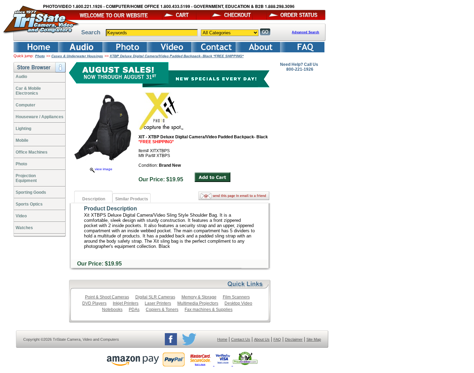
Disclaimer (294, 339)
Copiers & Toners (162, 309)
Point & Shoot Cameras (107, 297)
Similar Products (131, 199)
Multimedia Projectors (197, 303)
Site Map (313, 339)
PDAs (134, 309)
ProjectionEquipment (26, 178)
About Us (262, 339)
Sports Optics (29, 204)
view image (103, 169)
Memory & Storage (199, 297)
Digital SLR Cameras (155, 297)
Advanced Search (305, 32)
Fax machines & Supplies (208, 309)
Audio (21, 76)
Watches (24, 227)
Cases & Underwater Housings (77, 56)
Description (93, 199)
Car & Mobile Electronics (28, 91)
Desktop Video (238, 303)
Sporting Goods (31, 192)
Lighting (23, 128)
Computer (25, 105)
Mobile (22, 140)
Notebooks (112, 309)
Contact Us (240, 339)
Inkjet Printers (125, 303)
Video (21, 216)
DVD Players (94, 303)
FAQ (277, 339)
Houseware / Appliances (40, 116)
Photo (40, 56)
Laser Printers (158, 303)
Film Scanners (236, 297)
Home (222, 339)
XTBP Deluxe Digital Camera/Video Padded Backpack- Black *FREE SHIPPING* (177, 56)
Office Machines (32, 152)
